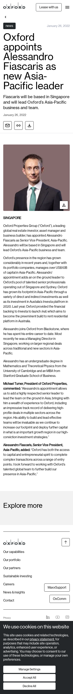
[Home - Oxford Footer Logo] (14, 542)
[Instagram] (67, 617)
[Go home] (5, 17)
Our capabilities (13, 552)
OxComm (59, 599)
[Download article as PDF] (29, 125)
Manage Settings (29, 669)
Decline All (29, 686)
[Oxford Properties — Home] (14, 5)
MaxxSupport (57, 587)
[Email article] (7, 125)
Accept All (29, 677)
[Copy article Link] (18, 125)
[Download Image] (64, 205)
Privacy (7, 617)
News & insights (14, 592)
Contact (8, 600)
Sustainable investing (17, 576)
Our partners (11, 568)
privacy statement (42, 639)
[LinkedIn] (47, 617)
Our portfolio (11, 560)
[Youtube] (57, 617)
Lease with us (48, 7)
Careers (8, 584)
